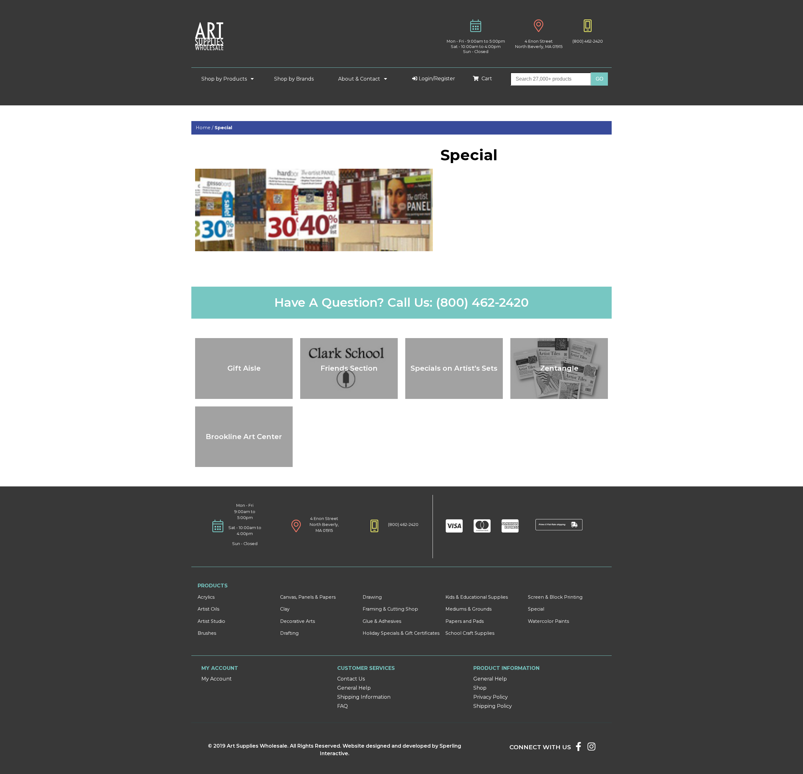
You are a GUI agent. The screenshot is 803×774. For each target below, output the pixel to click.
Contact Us (351, 679)
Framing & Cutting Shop (390, 609)
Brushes (207, 633)
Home (203, 127)
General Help (354, 688)
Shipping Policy (492, 706)
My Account (216, 679)
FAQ (342, 706)
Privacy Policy (490, 697)
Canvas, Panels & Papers (308, 597)
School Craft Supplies (469, 633)
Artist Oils (208, 609)
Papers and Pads (464, 621)
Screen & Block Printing (555, 597)
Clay (285, 609)
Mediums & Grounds (468, 609)
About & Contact (359, 79)
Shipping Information (364, 697)
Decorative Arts (297, 621)
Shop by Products (224, 79)
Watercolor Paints (548, 621)
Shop (480, 688)
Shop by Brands (296, 79)
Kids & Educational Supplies (476, 597)
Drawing (372, 597)
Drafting (289, 633)
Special (536, 609)
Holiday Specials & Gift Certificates (401, 633)
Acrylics (206, 597)
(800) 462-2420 (587, 41)
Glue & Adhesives (382, 621)
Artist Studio (211, 621)
